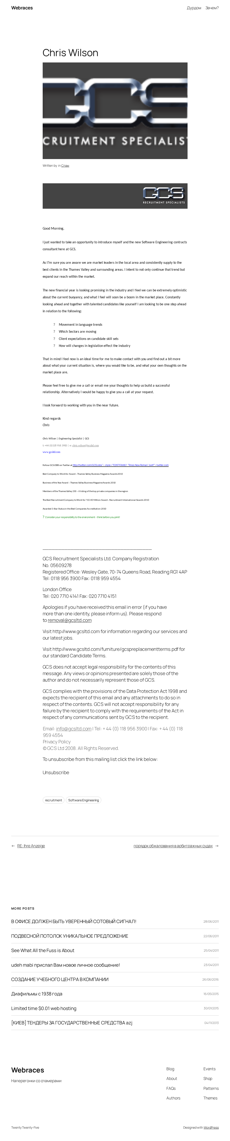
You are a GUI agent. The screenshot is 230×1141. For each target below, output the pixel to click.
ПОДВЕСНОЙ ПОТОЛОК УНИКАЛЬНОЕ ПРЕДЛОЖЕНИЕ (69, 936)
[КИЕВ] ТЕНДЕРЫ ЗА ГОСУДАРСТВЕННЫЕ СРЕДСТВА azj (71, 1022)
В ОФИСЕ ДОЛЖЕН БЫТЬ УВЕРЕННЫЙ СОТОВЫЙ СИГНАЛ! (74, 921)
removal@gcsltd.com (69, 620)
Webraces (22, 7)
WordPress (211, 1127)
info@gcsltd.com (74, 728)
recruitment (53, 800)
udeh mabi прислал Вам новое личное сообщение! (65, 965)
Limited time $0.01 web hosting (43, 1008)
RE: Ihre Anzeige (31, 845)
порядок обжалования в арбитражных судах (173, 845)
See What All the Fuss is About (42, 950)
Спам (65, 165)
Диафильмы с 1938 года (36, 993)
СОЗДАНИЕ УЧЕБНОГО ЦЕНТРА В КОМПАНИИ (59, 979)
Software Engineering (83, 800)
